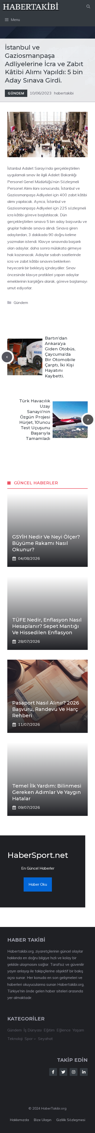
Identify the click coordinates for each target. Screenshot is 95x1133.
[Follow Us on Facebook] (53, 1072)
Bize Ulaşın (42, 1120)
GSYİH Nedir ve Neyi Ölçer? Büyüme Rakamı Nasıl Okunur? (46, 543)
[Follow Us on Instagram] (73, 1072)
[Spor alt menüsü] (35, 1039)
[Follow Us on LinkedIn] (84, 1072)
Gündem (16, 93)
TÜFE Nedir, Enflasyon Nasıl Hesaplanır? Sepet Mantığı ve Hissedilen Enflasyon (47, 626)
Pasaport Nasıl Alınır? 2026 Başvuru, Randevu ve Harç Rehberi (45, 709)
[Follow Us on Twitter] (63, 1072)
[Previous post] (7, 357)
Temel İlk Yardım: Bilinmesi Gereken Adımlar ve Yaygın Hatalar (46, 792)
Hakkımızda (19, 1120)
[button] (88, 6)
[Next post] (88, 420)
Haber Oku (37, 884)
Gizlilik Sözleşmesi (70, 1120)
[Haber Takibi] (31, 6)
